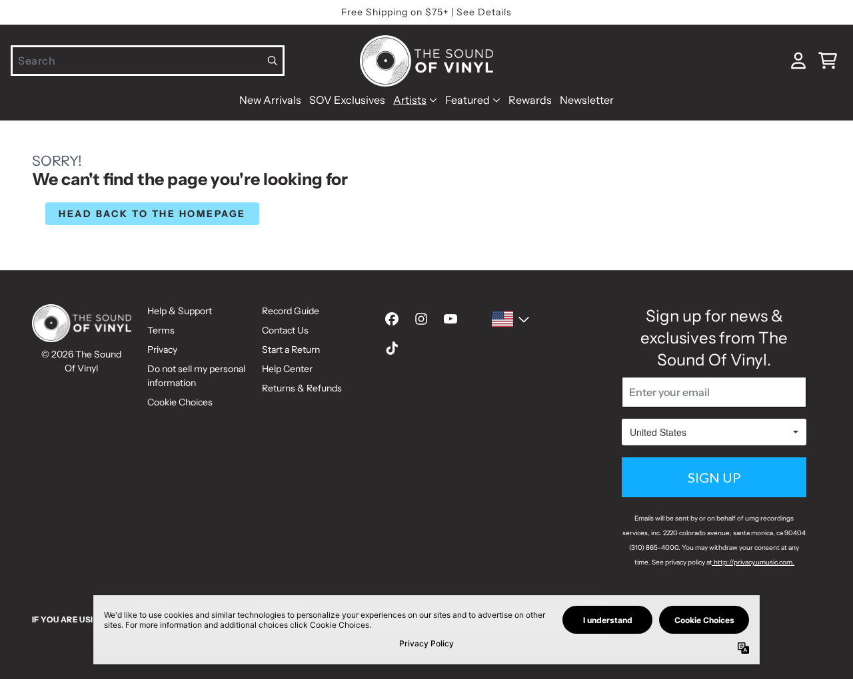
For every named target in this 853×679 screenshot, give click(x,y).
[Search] (273, 60)
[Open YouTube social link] (450, 319)
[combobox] (148, 60)
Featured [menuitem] (467, 100)
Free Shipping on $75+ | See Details (426, 12)
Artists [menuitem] (409, 100)
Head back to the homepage (152, 214)
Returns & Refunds (302, 388)
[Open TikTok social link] (392, 348)
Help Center (287, 369)
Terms (161, 330)
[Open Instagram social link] (421, 319)
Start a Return (291, 349)
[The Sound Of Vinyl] (426, 61)
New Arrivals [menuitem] (270, 100)
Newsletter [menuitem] (587, 100)
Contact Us (285, 330)
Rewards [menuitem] (530, 100)
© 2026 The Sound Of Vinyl (81, 361)
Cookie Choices (180, 402)
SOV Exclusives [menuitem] (347, 100)
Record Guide (290, 311)
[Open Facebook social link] (392, 319)
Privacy (162, 349)
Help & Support (179, 311)
